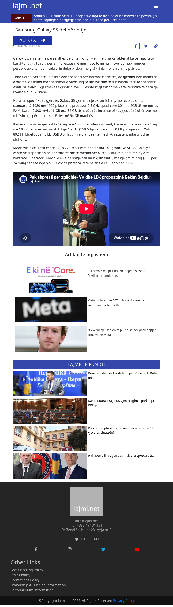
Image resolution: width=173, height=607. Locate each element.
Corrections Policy (25, 580)
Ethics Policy (20, 575)
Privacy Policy (124, 600)
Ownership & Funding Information (38, 585)
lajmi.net (27, 5)
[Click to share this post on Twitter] (145, 46)
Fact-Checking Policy (27, 570)
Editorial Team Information (32, 590)
